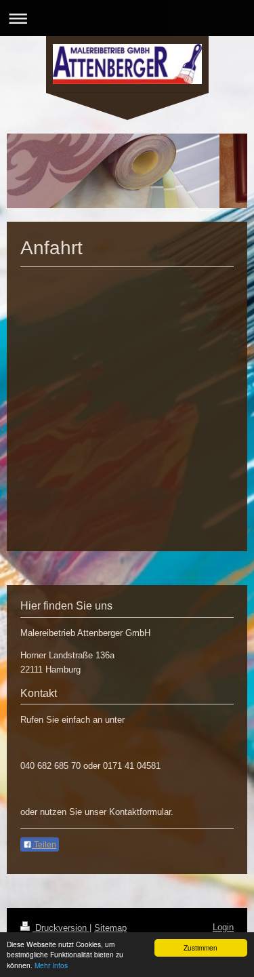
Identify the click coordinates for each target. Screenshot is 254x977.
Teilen (44, 845)
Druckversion (61, 928)
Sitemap (110, 928)
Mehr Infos (51, 965)
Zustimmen (200, 947)
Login (223, 927)
